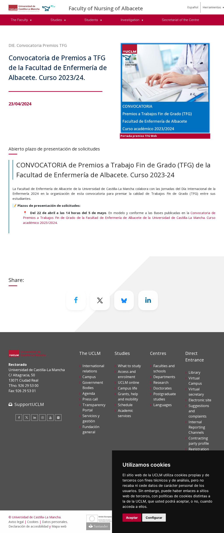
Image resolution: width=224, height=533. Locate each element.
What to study (129, 365)
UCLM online (128, 382)
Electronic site (200, 400)
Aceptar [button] (132, 517)
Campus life (127, 388)
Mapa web (59, 526)
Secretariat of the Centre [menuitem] (180, 20)
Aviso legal (16, 522)
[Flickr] (58, 417)
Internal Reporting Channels (197, 427)
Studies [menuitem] (57, 20)
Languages (162, 404)
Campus (89, 376)
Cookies (32, 522)
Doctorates (162, 388)
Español (192, 7)
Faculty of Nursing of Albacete (106, 8)
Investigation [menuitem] (130, 20)
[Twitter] (26, 417)
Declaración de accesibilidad (28, 526)
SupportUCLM (29, 404)
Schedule (125, 404)
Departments (164, 376)
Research (160, 382)
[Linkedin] (148, 300)
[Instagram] (42, 417)
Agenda (88, 393)
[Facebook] (76, 300)
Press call (90, 399)
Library (194, 372)
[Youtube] (50, 417)
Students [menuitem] (91, 20)
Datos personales (54, 522)
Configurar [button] (154, 517)
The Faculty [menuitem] (20, 20)
